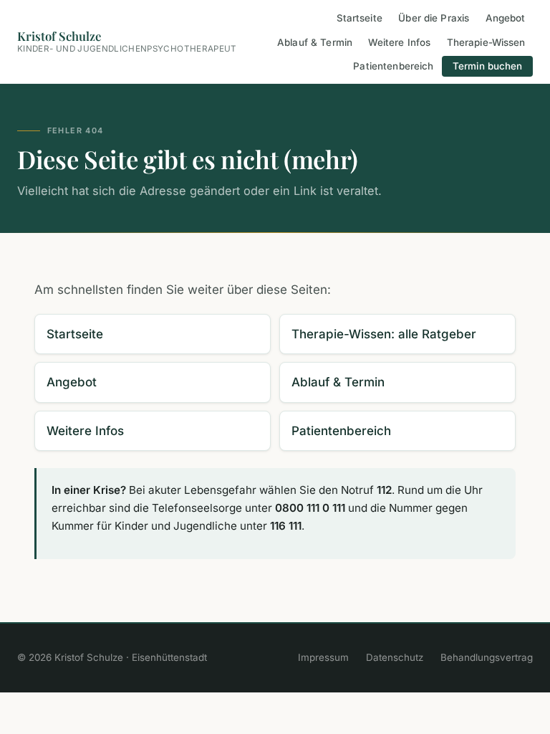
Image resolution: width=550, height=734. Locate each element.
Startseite (359, 18)
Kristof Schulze (127, 41)
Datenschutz (394, 657)
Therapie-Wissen (486, 42)
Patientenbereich (393, 66)
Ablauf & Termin (314, 42)
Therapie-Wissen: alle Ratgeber (383, 334)
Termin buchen (488, 66)
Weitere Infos (399, 42)
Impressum (323, 657)
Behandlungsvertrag (486, 657)
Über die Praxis (433, 18)
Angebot (506, 18)
